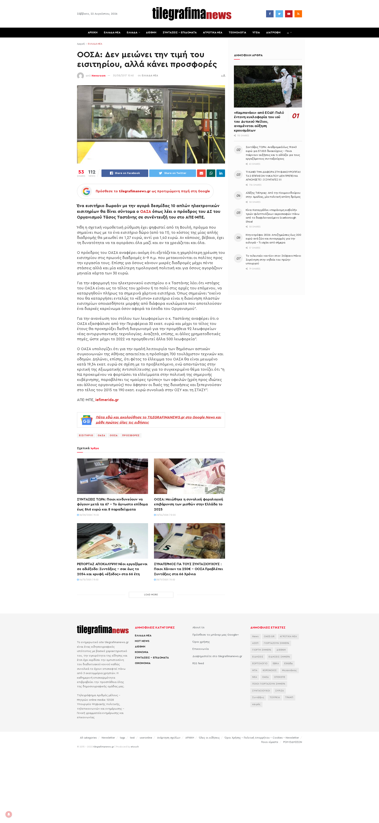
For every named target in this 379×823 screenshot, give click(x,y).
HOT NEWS (142, 641)
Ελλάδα (288, 663)
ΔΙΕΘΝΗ (151, 32)
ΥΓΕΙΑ (256, 32)
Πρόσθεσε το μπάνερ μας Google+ (215, 634)
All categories (88, 737)
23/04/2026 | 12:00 (166, 515)
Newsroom (99, 75)
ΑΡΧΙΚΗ (93, 32)
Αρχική (81, 44)
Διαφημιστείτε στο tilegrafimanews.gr (217, 656)
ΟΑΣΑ (145, 211)
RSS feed (198, 663)
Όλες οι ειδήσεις (209, 737)
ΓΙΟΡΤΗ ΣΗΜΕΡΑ (261, 650)
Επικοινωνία (200, 649)
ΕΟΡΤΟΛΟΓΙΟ (259, 663)
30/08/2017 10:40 (123, 75)
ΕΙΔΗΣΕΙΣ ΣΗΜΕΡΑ (279, 657)
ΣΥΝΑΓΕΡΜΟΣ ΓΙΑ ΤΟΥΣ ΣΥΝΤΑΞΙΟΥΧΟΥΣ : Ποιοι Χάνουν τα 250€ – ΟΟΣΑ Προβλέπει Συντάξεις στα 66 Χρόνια (188, 569)
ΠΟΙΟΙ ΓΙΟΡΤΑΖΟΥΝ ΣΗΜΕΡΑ (268, 684)
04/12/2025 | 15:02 (89, 580)
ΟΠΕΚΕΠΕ (279, 677)
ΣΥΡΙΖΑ (279, 691)
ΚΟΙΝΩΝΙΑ (141, 652)
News (255, 636)
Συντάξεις (258, 697)
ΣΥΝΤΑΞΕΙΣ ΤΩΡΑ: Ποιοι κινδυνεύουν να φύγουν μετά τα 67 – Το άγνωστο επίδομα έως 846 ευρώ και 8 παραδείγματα (112, 504)
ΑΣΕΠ (255, 643)
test (132, 737)
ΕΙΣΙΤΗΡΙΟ (86, 435)
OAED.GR (269, 636)
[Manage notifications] (9, 814)
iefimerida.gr (107, 400)
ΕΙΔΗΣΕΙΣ (257, 657)
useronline (146, 737)
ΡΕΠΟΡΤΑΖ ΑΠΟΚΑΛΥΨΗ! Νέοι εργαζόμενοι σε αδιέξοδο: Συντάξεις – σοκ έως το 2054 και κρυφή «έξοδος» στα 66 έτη (112, 569)
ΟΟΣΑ (114, 435)
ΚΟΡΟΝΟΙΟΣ (270, 670)
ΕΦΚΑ (276, 663)
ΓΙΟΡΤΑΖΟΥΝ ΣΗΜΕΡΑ (276, 643)
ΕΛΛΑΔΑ (132, 32)
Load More (151, 595)
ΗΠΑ (254, 670)
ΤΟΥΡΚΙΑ (275, 697)
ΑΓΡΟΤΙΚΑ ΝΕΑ (212, 32)
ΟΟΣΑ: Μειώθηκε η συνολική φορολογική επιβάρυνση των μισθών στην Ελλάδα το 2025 (188, 504)
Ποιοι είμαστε (269, 742)
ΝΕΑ (254, 677)
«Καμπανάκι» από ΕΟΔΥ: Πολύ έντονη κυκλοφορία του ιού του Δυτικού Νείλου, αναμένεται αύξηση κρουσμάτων (259, 121)
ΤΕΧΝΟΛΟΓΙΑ (237, 32)
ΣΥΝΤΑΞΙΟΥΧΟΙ (261, 691)
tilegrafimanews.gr (103, 746)
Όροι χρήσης (201, 642)
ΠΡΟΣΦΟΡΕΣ (131, 435)
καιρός (256, 704)
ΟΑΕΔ (265, 677)
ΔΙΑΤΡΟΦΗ (273, 32)
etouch (135, 746)
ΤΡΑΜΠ (289, 697)
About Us (198, 627)
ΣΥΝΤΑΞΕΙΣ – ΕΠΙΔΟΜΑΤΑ (180, 32)
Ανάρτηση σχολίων (168, 737)
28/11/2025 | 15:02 (165, 580)
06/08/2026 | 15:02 (89, 515)
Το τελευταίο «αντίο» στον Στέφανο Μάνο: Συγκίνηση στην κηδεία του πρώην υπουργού (273, 259)
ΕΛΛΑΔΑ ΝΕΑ (112, 32)
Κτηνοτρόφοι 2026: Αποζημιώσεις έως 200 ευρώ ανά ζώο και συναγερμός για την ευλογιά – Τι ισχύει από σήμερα (273, 239)
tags (122, 737)
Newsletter (108, 737)
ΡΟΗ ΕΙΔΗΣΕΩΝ (292, 742)
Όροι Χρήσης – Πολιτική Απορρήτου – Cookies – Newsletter (262, 737)
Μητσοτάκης (289, 670)
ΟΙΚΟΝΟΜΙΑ (142, 663)
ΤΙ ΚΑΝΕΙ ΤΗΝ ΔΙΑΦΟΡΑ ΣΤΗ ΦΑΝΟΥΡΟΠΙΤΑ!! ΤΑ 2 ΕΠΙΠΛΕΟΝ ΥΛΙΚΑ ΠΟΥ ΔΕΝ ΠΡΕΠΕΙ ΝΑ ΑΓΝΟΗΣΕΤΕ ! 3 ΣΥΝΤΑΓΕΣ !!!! (273, 176)
